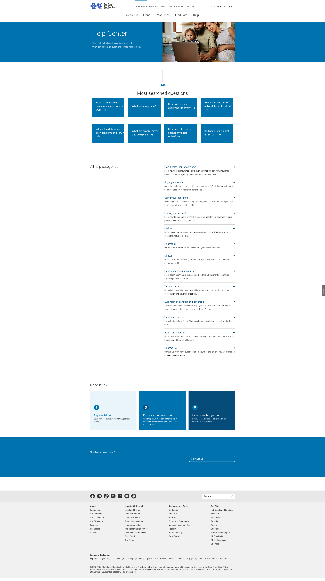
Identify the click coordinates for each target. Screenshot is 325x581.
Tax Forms (129, 540)
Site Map (215, 544)
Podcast (172, 529)
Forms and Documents (179, 521)
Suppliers (215, 529)
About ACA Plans (132, 517)
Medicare (215, 514)
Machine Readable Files (179, 525)
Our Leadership (97, 517)
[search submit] (233, 496)
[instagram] (99, 497)
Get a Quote (174, 536)
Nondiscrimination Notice (136, 529)
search (218, 6)
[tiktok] (106, 497)
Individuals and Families (222, 510)
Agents (214, 525)
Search (207, 496)
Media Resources (218, 540)
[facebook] (92, 497)
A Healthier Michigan (220, 532)
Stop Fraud (130, 536)
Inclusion (94, 525)
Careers (93, 532)
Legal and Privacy (133, 510)
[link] (199, 167)
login (230, 6)
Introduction (95, 510)
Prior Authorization (133, 525)
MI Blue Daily (217, 536)
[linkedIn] (120, 497)
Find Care (173, 514)
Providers (215, 521)
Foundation (95, 529)
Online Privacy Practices (135, 532)
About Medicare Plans (134, 521)
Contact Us (173, 510)
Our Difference (96, 521)
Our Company (96, 514)
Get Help (172, 517)
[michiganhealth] (133, 497)
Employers (215, 517)
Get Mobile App (175, 532)
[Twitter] (113, 497)
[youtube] (126, 497)
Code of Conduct (132, 514)
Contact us (197, 459)
